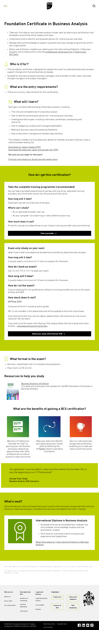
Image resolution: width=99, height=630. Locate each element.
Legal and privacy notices (41, 599)
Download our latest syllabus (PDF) (24, 147)
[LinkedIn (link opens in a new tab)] (83, 625)
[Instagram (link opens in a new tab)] (91, 625)
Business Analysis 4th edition (35, 384)
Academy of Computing (24, 599)
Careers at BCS (57, 607)
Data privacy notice (49, 624)
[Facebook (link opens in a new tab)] (79, 625)
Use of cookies (48, 627)
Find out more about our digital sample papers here (32, 159)
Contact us (57, 597)
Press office (8, 601)
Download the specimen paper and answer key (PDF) (33, 150)
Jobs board (24, 611)
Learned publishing (23, 605)
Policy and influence (73, 598)
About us (7, 596)
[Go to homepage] (49, 5)
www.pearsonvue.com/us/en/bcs (32, 326)
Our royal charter (10, 605)
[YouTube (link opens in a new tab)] (87, 625)
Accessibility (40, 605)
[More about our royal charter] (89, 598)
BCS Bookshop (73, 607)
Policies (38, 609)
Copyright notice (62, 624)
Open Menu (5, 6)
